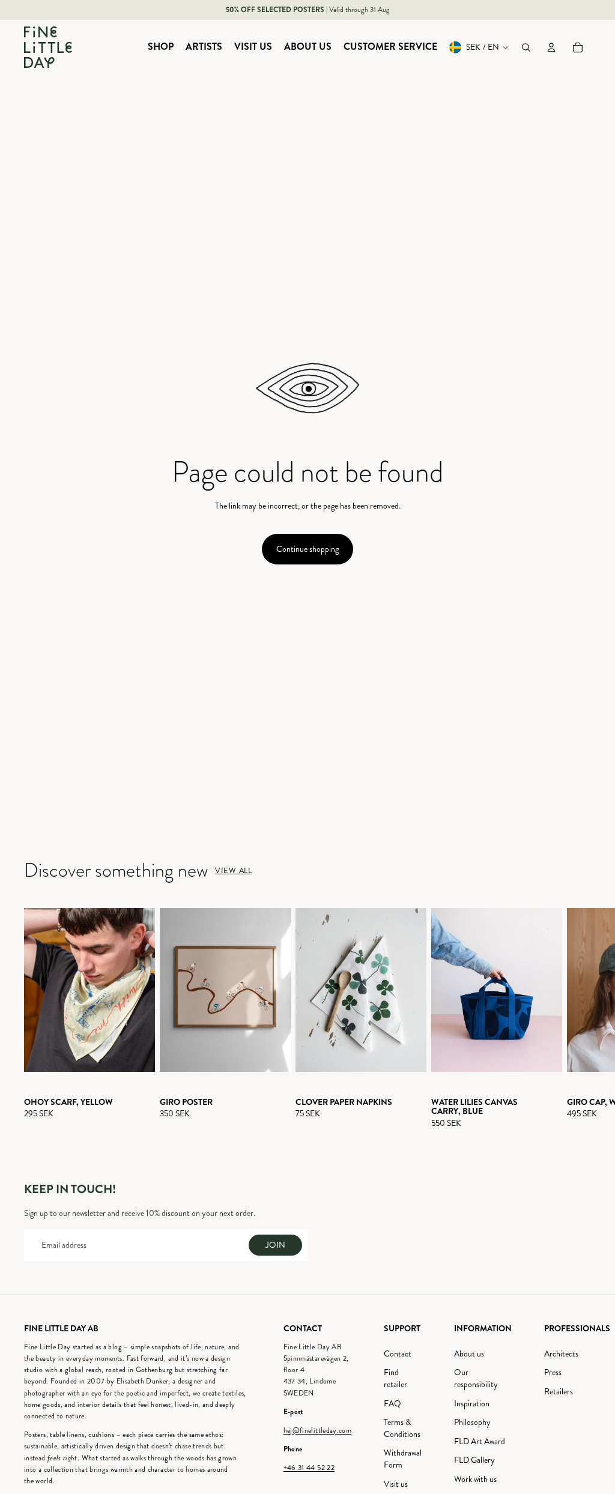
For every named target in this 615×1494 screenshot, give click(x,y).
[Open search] (526, 47)
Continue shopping (307, 549)
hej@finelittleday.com (317, 1431)
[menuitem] (161, 47)
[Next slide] (580, 1018)
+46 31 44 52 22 (309, 1468)
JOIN (275, 1245)
